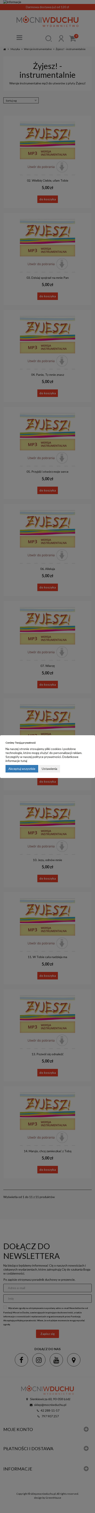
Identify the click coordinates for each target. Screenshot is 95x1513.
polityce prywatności (46, 757)
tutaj (24, 761)
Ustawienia (49, 768)
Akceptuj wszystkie (21, 768)
